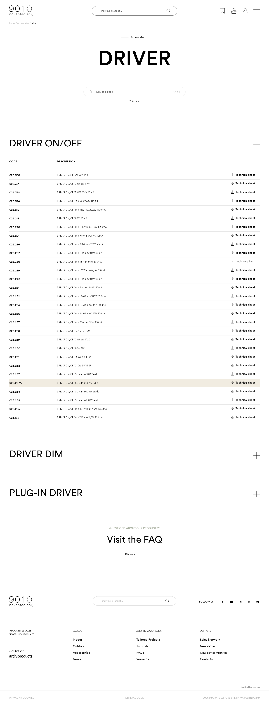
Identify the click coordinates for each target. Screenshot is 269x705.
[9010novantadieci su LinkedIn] (249, 601)
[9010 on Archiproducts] (39, 654)
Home (12, 23)
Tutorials (134, 101)
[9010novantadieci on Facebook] (223, 601)
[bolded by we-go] (250, 687)
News (77, 659)
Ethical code (134, 697)
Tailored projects (148, 639)
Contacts (206, 659)
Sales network (210, 639)
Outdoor (79, 646)
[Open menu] (256, 11)
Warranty (142, 659)
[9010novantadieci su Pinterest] (258, 601)
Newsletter (207, 646)
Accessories (23, 23)
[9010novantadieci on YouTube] (231, 601)
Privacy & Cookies (21, 697)
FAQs (140, 653)
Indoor (77, 639)
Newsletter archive (213, 653)
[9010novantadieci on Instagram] (240, 601)
